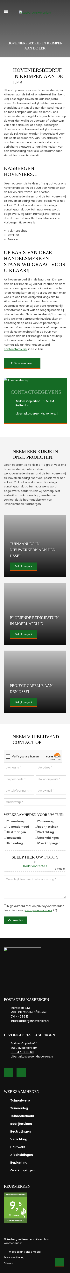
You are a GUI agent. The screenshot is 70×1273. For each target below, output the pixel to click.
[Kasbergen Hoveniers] (35, 12)
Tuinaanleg (19, 1108)
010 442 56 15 (19, 1017)
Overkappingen (22, 1170)
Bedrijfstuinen (21, 1124)
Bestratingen (20, 1131)
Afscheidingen (21, 1155)
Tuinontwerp (20, 1100)
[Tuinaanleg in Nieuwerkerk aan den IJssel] (35, 546)
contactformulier (15, 349)
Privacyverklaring (14, 1257)
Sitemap (9, 1263)
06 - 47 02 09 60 (22, 1052)
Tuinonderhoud (22, 1116)
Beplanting (18, 1162)
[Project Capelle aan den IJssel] (35, 682)
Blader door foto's (35, 866)
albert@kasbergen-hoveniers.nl (37, 413)
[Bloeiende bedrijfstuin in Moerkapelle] (35, 614)
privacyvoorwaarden (38, 910)
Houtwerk (17, 1147)
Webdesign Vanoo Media (25, 1251)
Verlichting (18, 1139)
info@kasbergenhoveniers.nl (30, 1021)
